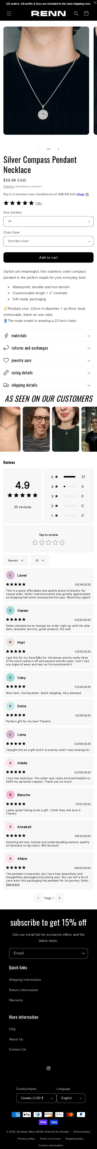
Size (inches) (12, 212)
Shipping (8, 186)
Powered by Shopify (56, 1131)
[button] (9, 13)
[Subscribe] (83, 953)
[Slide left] (39, 149)
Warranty (16, 1000)
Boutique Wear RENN (30, 1131)
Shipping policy (74, 1138)
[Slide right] (58, 149)
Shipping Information (25, 979)
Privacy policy (26, 1138)
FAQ (12, 1029)
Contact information (51, 1145)
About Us (16, 1039)
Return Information (23, 990)
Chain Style (11, 232)
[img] (18, 203)
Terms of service (50, 1138)
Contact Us (17, 1049)
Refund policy (82, 1131)
